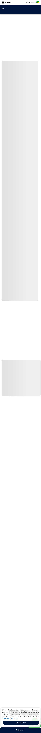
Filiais (19, 730)
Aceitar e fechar (21, 722)
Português (31, 2)
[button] (6, 2)
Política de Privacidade (9, 718)
